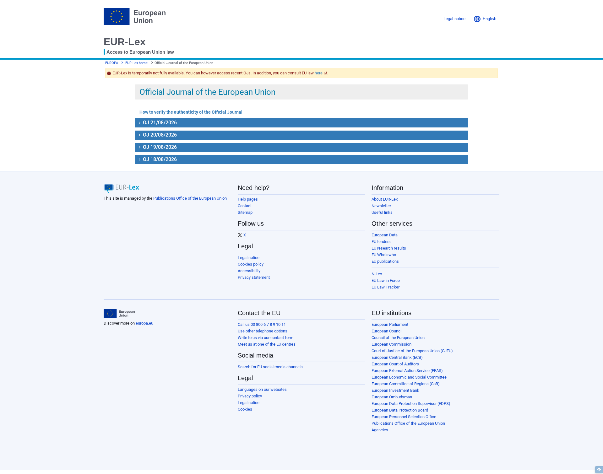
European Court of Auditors (395, 364)
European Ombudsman (392, 397)
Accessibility (249, 270)
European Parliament (390, 324)
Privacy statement (254, 277)
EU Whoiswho (384, 254)
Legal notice (248, 257)
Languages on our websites (262, 389)
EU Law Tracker (385, 287)
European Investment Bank (395, 390)
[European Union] (119, 313)
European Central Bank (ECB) (397, 357)
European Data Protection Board (400, 410)
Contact (245, 205)
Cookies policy (250, 264)
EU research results (389, 248)
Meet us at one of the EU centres (267, 344)
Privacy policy (250, 396)
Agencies (380, 430)
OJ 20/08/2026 (159, 135)
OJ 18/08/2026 (159, 159)
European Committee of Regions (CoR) (406, 383)
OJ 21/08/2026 (159, 123)
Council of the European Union (398, 337)
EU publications (385, 261)
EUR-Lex (125, 41)
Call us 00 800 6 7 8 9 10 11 (262, 324)
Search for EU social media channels (270, 366)
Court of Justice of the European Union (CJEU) (412, 350)
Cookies (245, 409)
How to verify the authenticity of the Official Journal (190, 112)
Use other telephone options (262, 331)
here (319, 73)
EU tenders (381, 241)
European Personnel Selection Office (404, 416)
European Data (385, 235)
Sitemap (245, 212)
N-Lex (377, 274)
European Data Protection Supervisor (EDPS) (411, 403)
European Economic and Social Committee (409, 377)
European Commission (391, 344)
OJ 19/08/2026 (159, 147)
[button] (484, 19)
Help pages (248, 199)
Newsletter (381, 205)
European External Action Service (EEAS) (407, 370)
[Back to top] (599, 469)
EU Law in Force (386, 280)
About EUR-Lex (385, 199)
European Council (387, 331)
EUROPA (111, 63)
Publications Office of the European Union (190, 198)
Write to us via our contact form (265, 337)
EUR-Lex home (136, 63)
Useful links (382, 212)
